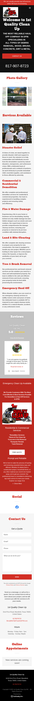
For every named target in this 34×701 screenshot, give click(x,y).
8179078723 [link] (17, 618)
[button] (30, 8)
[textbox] (17, 534)
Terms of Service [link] (20, 585)
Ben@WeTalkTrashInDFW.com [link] (17, 621)
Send (17, 577)
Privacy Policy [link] (9, 585)
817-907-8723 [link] (17, 66)
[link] (10, 8)
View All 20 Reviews (17, 338)
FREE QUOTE (17, 452)
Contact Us (17, 56)
